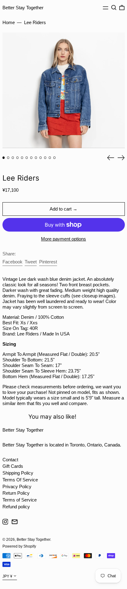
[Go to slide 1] (3, 157)
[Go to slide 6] (27, 157)
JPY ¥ (7, 576)
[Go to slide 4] (17, 157)
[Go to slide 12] (54, 157)
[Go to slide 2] (8, 157)
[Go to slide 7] (31, 157)
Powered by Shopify (19, 546)
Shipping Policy (17, 473)
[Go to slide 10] (45, 157)
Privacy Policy (16, 486)
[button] (114, 7)
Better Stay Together (22, 7)
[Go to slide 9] (40, 157)
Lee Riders (35, 22)
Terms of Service (19, 499)
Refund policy (16, 506)
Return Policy (16, 493)
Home (8, 22)
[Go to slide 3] (13, 157)
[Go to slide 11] (50, 157)
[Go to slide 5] (22, 157)
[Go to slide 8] (36, 157)
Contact (10, 459)
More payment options (63, 238)
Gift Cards (12, 466)
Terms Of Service (20, 479)
